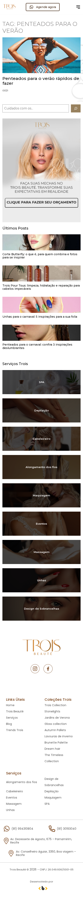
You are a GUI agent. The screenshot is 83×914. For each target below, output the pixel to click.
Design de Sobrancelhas (41, 608)
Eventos (41, 523)
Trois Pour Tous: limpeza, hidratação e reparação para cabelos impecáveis (41, 287)
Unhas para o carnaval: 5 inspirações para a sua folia (39, 316)
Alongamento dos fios (41, 467)
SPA (41, 382)
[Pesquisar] (75, 108)
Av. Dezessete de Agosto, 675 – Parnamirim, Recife (41, 841)
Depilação (41, 410)
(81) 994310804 (22, 829)
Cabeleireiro (41, 438)
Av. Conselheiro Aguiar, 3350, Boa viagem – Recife (46, 853)
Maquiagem (41, 495)
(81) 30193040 (66, 829)
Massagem (42, 552)
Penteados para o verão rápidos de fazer (40, 81)
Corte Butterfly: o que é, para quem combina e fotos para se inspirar (39, 256)
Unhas (41, 580)
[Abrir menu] (78, 7)
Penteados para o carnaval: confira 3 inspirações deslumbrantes (37, 346)
